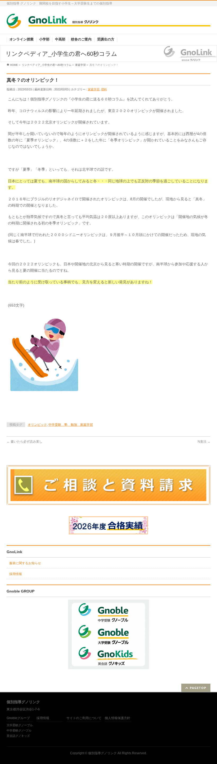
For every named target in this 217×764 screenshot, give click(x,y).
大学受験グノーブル (20, 725)
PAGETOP (198, 687)
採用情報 (15, 574)
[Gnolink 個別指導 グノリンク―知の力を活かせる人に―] (109, 22)
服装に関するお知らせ (25, 563)
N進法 (204, 441)
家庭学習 (94, 89)
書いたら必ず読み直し (24, 441)
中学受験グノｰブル (19, 730)
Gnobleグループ (18, 718)
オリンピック (37, 425)
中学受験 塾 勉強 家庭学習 (70, 425)
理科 (104, 89)
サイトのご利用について (83, 718)
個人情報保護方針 (117, 718)
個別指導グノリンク (102, 753)
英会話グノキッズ (18, 735)
